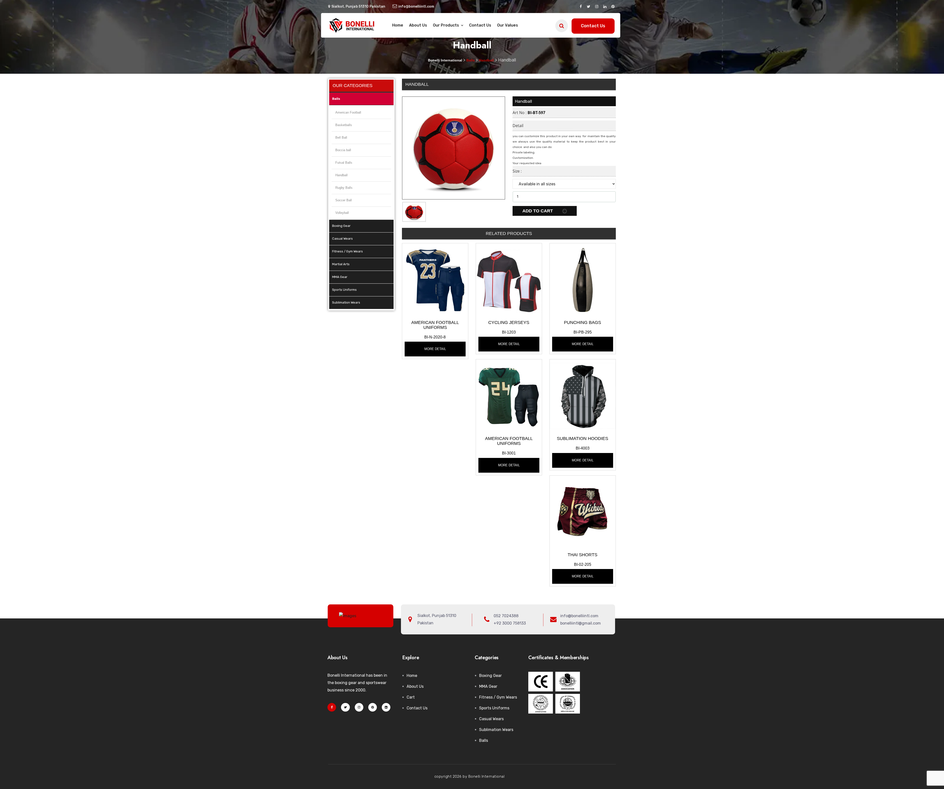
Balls (336, 99)
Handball (341, 175)
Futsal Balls (343, 162)
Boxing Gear (341, 226)
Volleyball (342, 213)
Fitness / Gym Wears (347, 251)
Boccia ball (343, 150)
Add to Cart (538, 210)
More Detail (435, 349)
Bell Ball (341, 137)
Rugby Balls (344, 188)
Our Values (507, 25)
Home (397, 25)
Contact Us (480, 25)
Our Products (446, 25)
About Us (418, 25)
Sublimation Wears (346, 302)
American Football (348, 112)
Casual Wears (342, 238)
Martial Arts (341, 264)
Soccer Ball (343, 200)
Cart (411, 697)
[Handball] (435, 279)
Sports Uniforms (344, 290)
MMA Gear (339, 277)
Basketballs (343, 125)
